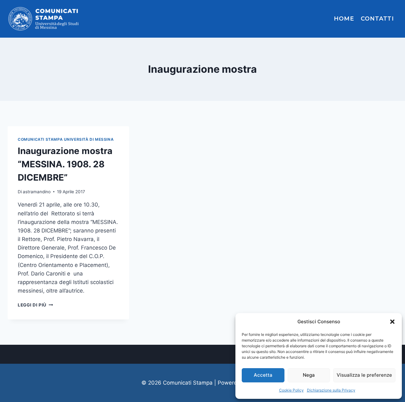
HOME (344, 18)
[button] (392, 322)
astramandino (37, 191)
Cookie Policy (291, 390)
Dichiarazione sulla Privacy (331, 390)
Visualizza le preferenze (364, 375)
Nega (309, 375)
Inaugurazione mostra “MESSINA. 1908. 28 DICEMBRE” (65, 164)
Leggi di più (35, 304)
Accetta (263, 375)
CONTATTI (377, 18)
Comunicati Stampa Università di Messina (66, 139)
